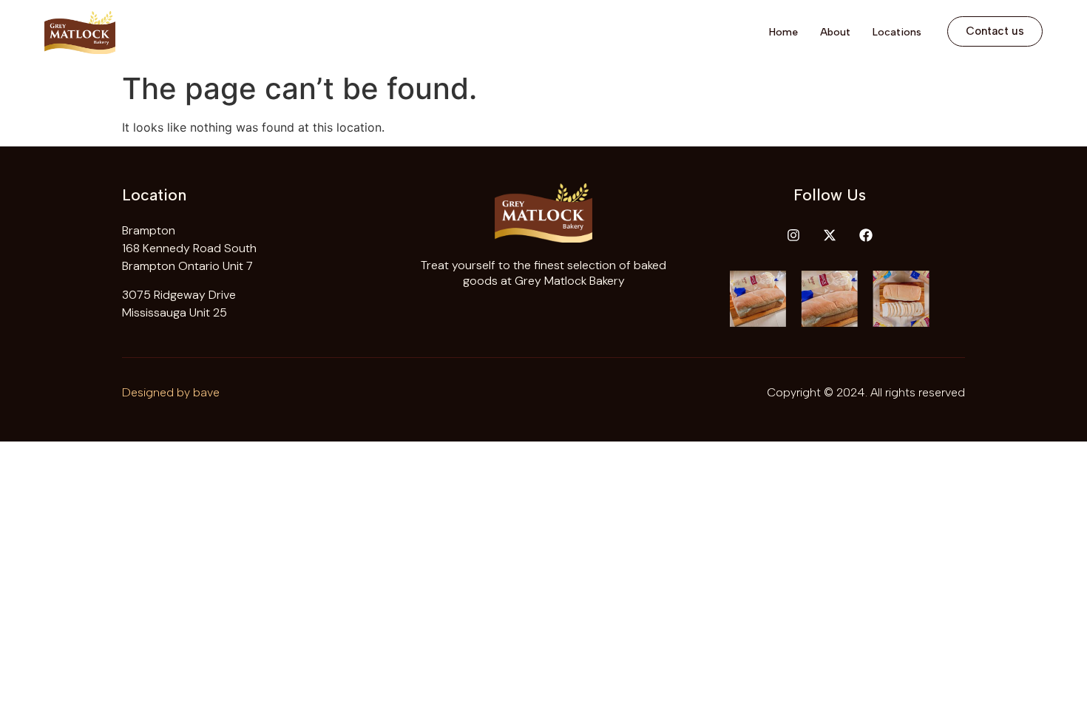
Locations (897, 32)
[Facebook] (866, 235)
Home (783, 32)
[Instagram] (793, 235)
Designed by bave (171, 392)
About (835, 32)
